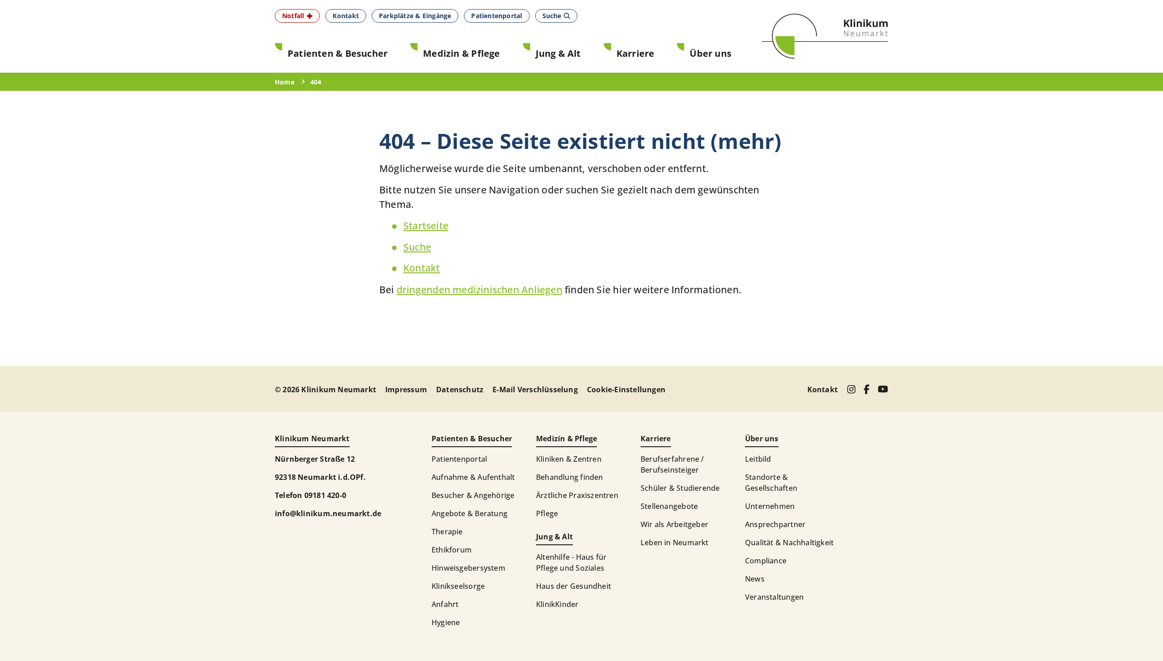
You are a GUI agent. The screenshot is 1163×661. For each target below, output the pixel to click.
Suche (417, 247)
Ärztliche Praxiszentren (577, 495)
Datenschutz (459, 390)
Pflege (547, 513)
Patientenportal (459, 459)
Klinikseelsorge (458, 586)
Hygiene (446, 622)
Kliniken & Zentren (568, 459)
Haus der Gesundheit (573, 586)
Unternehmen (770, 506)
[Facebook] (866, 389)
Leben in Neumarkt (675, 543)
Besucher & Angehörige (473, 495)
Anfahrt (445, 604)
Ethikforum (452, 550)
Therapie (447, 532)
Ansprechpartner (775, 524)
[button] (297, 16)
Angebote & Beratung (469, 513)
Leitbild (758, 459)
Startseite (425, 225)
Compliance (765, 561)
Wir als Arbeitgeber (674, 524)
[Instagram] (851, 389)
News (755, 579)
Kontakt (421, 267)
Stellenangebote (669, 506)
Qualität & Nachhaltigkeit (789, 543)
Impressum (406, 390)
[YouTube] (883, 389)
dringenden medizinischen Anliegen (479, 289)
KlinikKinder (557, 604)
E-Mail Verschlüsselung (535, 390)
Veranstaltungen (774, 597)
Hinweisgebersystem (468, 568)
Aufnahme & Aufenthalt (473, 477)
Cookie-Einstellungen (626, 390)
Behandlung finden (569, 477)
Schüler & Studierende (680, 488)
